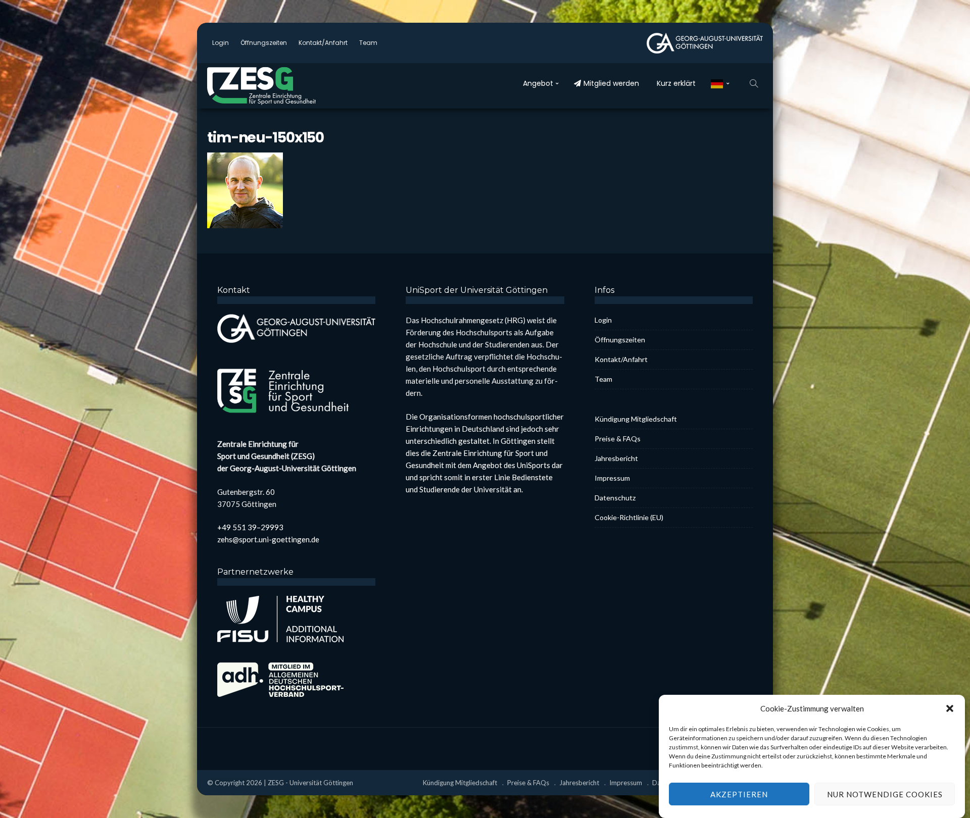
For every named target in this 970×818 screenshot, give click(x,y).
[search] (754, 83)
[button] (950, 708)
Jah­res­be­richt (616, 458)
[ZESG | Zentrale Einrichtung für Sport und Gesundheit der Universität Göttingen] (283, 86)
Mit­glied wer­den (611, 83)
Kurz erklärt (676, 83)
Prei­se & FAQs (618, 438)
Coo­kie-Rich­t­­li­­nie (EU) (629, 517)
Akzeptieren (739, 794)
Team (368, 42)
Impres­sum (612, 478)
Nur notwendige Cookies (885, 794)
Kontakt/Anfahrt (323, 42)
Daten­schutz (615, 497)
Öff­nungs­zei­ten (263, 42)
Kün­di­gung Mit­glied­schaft (636, 419)
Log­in (220, 42)
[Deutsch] (720, 83)
